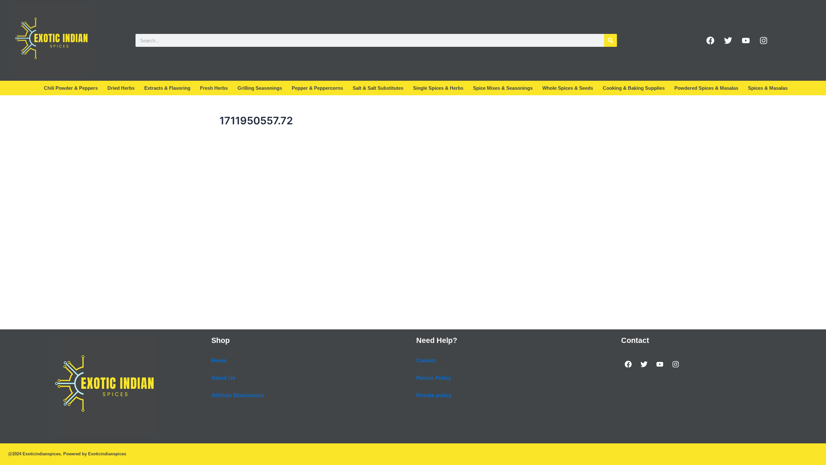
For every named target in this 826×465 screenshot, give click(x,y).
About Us (223, 378)
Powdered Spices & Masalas (706, 88)
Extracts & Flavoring (167, 88)
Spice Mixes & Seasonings (503, 88)
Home (218, 360)
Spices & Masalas (768, 88)
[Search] (610, 40)
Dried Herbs (121, 88)
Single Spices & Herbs (438, 88)
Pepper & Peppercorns (317, 88)
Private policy (433, 395)
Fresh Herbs (214, 88)
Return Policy (433, 378)
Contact (426, 360)
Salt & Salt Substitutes (378, 88)
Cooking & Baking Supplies (634, 88)
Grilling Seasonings (259, 88)
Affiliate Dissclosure (237, 395)
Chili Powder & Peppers (71, 88)
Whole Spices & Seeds (567, 88)
